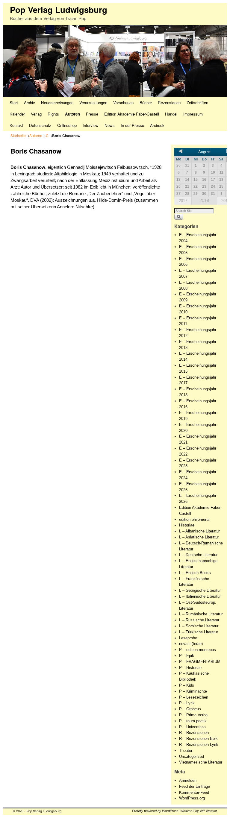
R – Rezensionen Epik (198, 738)
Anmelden (187, 780)
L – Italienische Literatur (200, 596)
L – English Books (195, 572)
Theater (185, 750)
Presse (92, 114)
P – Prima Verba (193, 715)
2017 (183, 200)
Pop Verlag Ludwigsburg (58, 9)
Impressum (193, 114)
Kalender (17, 114)
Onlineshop (67, 125)
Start (14, 102)
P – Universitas (192, 727)
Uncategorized (191, 756)
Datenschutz (40, 125)
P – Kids (186, 685)
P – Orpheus (190, 709)
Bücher (146, 102)
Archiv (29, 102)
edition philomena (194, 519)
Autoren (72, 114)
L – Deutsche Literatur (198, 555)
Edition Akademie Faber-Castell (131, 114)
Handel (171, 114)
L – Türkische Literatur (198, 632)
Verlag (36, 114)
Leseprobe (188, 638)
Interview (91, 125)
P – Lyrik (187, 703)
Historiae (186, 525)
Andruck (157, 125)
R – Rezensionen (194, 732)
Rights (53, 114)
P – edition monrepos (197, 649)
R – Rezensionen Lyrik (198, 744)
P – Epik (186, 655)
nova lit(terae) (191, 643)
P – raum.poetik (193, 721)
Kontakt (16, 125)
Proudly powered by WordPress (155, 811)
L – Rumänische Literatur (201, 614)
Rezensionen (169, 102)
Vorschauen (123, 102)
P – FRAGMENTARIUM (199, 661)
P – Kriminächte (193, 691)
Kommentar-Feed (194, 792)
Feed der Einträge (194, 786)
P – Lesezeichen (193, 697)
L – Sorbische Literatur (198, 626)
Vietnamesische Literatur (200, 762)
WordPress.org (192, 798)
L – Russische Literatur (199, 620)
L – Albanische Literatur (199, 531)
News (110, 125)
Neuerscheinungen (57, 102)
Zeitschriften (197, 102)
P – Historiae (190, 667)
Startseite (18, 135)
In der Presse (132, 125)
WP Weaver (208, 811)
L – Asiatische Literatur (199, 537)
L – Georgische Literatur (200, 590)
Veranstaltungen (93, 102)
